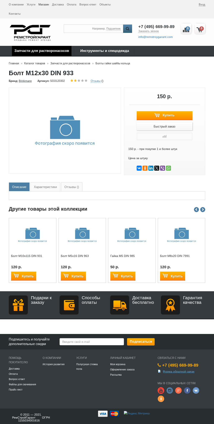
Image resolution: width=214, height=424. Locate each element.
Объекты (105, 4)
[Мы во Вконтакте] (196, 390)
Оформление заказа (122, 369)
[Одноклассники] (145, 168)
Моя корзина (117, 364)
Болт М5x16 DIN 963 (75, 256)
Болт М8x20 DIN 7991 (175, 256)
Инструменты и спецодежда (104, 51)
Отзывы (96, 80)
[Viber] (162, 168)
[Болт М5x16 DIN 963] (82, 235)
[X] (156, 168)
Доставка (58, 4)
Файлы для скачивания (22, 384)
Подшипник (113, 28)
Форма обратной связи (178, 371)
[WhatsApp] (168, 168)
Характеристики (45, 187)
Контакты (14, 13)
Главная (14, 63)
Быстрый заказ (164, 126)
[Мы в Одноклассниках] (161, 398)
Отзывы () (71, 187)
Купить (168, 115)
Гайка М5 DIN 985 (122, 256)
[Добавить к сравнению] (164, 136)
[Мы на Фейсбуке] (187, 390)
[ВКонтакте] (139, 168)
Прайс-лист (16, 389)
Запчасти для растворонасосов (41, 51)
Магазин (43, 4)
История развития (54, 364)
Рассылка (116, 374)
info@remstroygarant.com (155, 37)
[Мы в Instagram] (169, 390)
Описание (19, 187)
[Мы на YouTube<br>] (161, 390)
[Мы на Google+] (178, 390)
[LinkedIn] (150, 168)
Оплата (71, 4)
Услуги (31, 4)
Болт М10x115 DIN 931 (26, 256)
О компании (16, 4)
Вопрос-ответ (87, 4)
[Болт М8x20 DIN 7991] (181, 235)
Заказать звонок (148, 31)
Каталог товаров (34, 63)
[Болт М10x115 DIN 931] (32, 235)
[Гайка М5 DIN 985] (132, 235)
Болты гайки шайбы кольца (113, 63)
